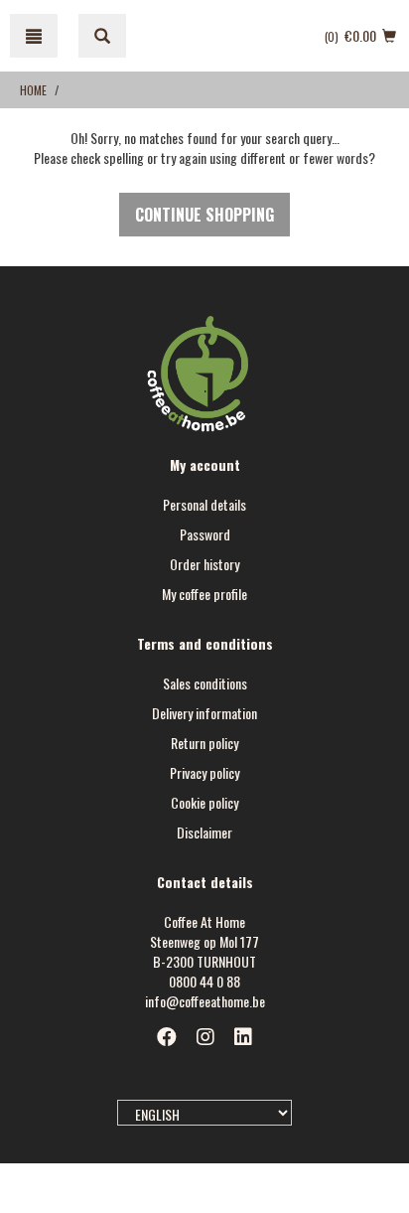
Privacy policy (204, 772)
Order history (204, 563)
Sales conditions (205, 683)
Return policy (204, 742)
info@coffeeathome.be (205, 1000)
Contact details (205, 881)
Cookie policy (204, 802)
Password (205, 534)
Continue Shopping (204, 215)
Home (33, 89)
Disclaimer (204, 832)
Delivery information (204, 712)
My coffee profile (204, 593)
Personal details (204, 504)
